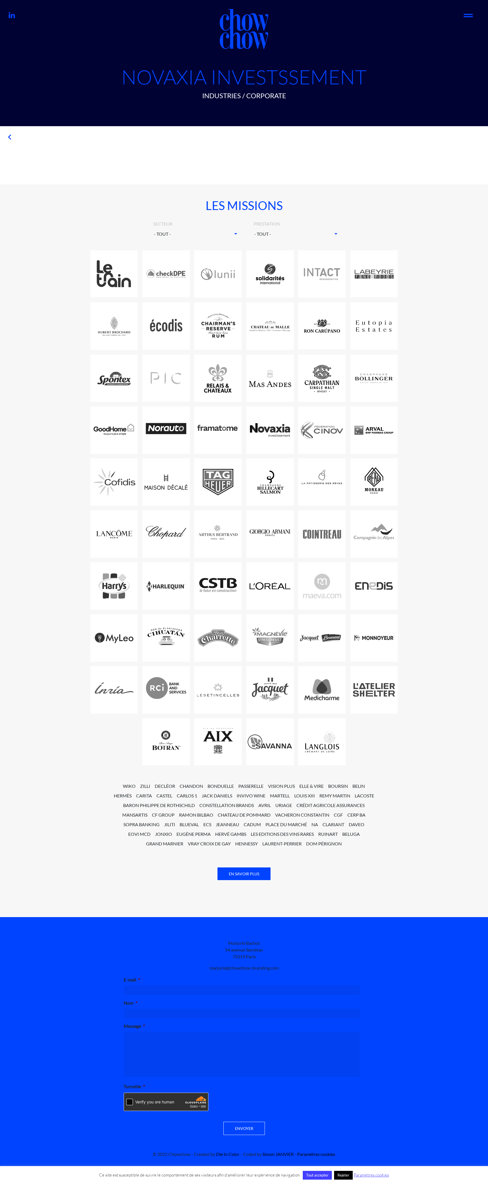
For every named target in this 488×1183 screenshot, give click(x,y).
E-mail (132, 979)
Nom (130, 1002)
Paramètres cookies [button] (316, 1154)
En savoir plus (244, 873)
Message (134, 1026)
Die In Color (227, 1154)
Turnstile (134, 1086)
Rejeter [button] (343, 1175)
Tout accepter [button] (317, 1175)
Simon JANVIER (278, 1154)
